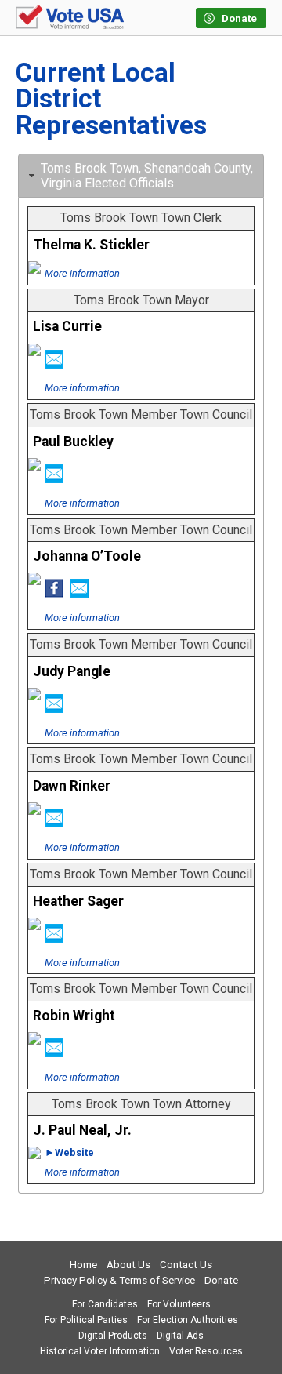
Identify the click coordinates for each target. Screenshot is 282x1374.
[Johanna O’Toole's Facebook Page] (54, 593)
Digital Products (112, 1335)
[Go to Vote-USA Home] (70, 18)
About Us (128, 1264)
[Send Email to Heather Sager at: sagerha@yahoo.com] (54, 938)
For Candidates (105, 1304)
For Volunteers (179, 1304)
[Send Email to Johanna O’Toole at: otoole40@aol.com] (79, 593)
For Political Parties (86, 1319)
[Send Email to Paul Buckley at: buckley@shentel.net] (54, 478)
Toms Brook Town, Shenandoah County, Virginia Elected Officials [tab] (147, 176)
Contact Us (186, 1264)
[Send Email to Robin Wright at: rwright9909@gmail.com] (54, 1052)
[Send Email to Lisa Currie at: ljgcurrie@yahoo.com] (54, 364)
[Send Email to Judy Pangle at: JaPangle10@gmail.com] (54, 708)
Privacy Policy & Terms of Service (119, 1280)
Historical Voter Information (100, 1351)
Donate (221, 1280)
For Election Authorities (187, 1319)
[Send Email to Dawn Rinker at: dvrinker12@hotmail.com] (54, 823)
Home (83, 1264)
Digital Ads (180, 1335)
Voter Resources (206, 1351)
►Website (69, 1152)
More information (82, 273)
